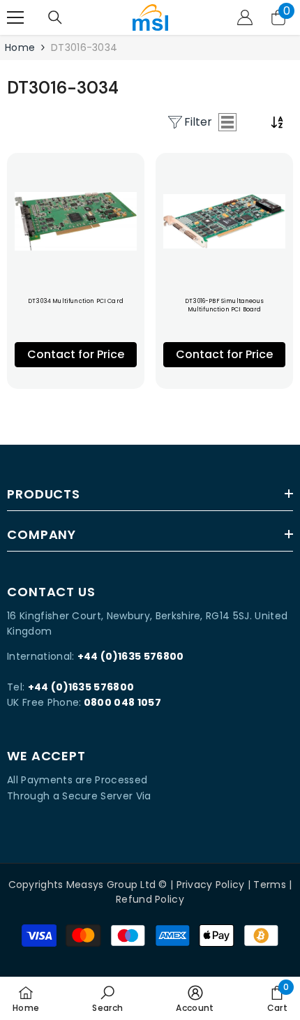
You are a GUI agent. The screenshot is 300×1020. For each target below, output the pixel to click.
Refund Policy (150, 899)
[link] (107, 998)
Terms (269, 885)
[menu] (15, 17)
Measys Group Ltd (111, 885)
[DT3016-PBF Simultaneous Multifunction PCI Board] (224, 222)
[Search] (55, 17)
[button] (227, 122)
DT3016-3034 (84, 47)
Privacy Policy (211, 885)
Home (20, 47)
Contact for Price (75, 354)
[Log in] (245, 17)
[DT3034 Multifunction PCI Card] (76, 222)
